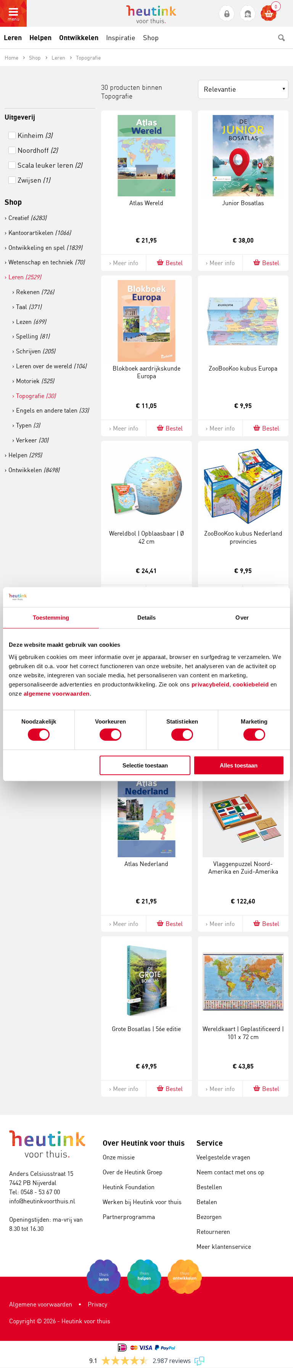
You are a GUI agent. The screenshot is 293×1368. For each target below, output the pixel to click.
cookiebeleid (251, 684)
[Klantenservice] (248, 13)
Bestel (174, 263)
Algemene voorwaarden (40, 1304)
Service (209, 1143)
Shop (13, 202)
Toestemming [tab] (51, 617)
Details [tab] (146, 617)
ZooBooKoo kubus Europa (243, 368)
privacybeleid (211, 684)
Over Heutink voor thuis (144, 1143)
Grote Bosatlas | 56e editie (146, 1029)
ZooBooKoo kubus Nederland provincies (243, 537)
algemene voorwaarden (57, 693)
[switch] (110, 735)
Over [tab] (241, 617)
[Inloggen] (227, 13)
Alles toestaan (239, 765)
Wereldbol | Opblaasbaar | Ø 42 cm (146, 537)
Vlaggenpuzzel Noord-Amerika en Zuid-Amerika (243, 868)
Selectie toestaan (145, 765)
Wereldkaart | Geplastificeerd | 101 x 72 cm (243, 1033)
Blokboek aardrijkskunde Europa (146, 372)
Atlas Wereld (146, 203)
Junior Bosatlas (243, 203)
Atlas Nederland (146, 864)
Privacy (97, 1304)
